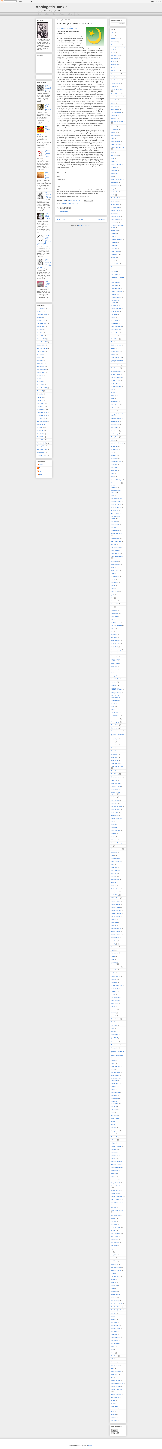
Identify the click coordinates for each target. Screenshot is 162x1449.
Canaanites (114, 230)
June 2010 (40, 394)
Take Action (114, 1291)
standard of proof (116, 1270)
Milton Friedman (116, 916)
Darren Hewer (115, 333)
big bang (113, 167)
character (114, 245)
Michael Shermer (116, 910)
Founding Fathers (116, 498)
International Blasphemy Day (115, 696)
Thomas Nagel (115, 1325)
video (112, 1368)
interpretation (115, 700)
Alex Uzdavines (115, 74)
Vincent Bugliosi (116, 1371)
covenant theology (116, 308)
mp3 (112, 950)
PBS (112, 1028)
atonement (114, 135)
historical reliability (116, 625)
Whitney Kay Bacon (117, 1383)
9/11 (112, 35)
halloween (114, 601)
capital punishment (116, 239)
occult (113, 994)
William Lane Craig (116, 1389)
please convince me (117, 1055)
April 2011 (40, 382)
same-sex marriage (117, 1210)
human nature (115, 653)
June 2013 (40, 333)
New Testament (115, 976)
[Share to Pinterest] (92, 201)
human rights (115, 656)
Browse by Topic (58, 14)
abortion (113, 41)
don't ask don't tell (116, 377)
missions (113, 925)
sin (112, 1252)
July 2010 (40, 391)
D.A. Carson (114, 320)
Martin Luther (115, 879)
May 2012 (40, 357)
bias (112, 158)
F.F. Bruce (114, 467)
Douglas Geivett (116, 386)
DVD (112, 389)
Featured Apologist (116, 480)
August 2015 (41, 326)
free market (114, 521)
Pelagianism (114, 1034)
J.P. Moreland (115, 712)
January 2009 (41, 446)
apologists (114, 118)
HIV (112, 631)
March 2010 (40, 403)
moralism (114, 941)
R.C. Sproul (114, 1115)
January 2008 (41, 452)
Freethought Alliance (117, 533)
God (112, 567)
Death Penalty (115, 351)
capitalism (114, 242)
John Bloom (114, 757)
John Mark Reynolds (117, 766)
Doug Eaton (114, 383)
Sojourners (114, 1264)
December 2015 (42, 323)
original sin (114, 1003)
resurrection (114, 1155)
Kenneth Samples (116, 806)
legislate (113, 824)
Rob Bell (113, 1176)
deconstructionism (116, 357)
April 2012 (40, 360)
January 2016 (41, 320)
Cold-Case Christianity (117, 277)
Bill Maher (114, 173)
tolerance (114, 1334)
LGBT (113, 836)
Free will (113, 527)
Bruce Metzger (115, 207)
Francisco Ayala (116, 507)
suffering (113, 1282)
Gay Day (113, 544)
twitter (113, 1353)
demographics (115, 365)
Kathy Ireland (115, 800)
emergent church (116, 418)
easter (113, 398)
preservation (115, 1075)
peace (113, 1031)
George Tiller (115, 550)
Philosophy (114, 1048)
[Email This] (85, 201)
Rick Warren (114, 1170)
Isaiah (113, 703)
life (112, 846)
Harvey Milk (114, 604)
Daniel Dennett (115, 329)
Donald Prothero (116, 380)
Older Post (101, 219)
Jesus (113, 742)
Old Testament (115, 997)
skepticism (114, 1255)
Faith (112, 473)
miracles (113, 919)
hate (112, 607)
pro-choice (114, 1086)
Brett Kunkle (114, 198)
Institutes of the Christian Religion (116, 688)
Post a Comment (63, 211)
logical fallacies (115, 858)
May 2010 (40, 397)
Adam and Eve (115, 55)
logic (112, 855)
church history (115, 264)
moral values (115, 937)
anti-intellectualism (116, 97)
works (113, 1400)
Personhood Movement (114, 1038)
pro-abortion (114, 1083)
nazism (113, 973)
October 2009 (41, 418)
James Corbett (115, 719)
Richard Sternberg (116, 1167)
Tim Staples (114, 1331)
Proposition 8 (115, 1098)
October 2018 (41, 308)
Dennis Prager (115, 368)
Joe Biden (114, 751)
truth (112, 1349)
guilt (112, 594)
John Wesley (115, 774)
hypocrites (114, 670)
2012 (112, 32)
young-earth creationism (114, 1407)
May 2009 (40, 434)
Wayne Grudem (115, 1380)
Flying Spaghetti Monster (116, 491)
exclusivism (114, 458)
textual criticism (115, 1294)
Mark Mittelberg (115, 870)
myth (112, 959)
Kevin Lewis (114, 812)
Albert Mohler (115, 71)
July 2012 (40, 354)
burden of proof (115, 210)
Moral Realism (115, 931)
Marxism (113, 882)
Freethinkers (115, 530)
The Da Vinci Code (116, 1304)
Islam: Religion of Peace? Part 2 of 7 (67, 28)
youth (112, 1411)
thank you (114, 1297)
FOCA (113, 495)
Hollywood (114, 634)
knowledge (114, 815)
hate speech (114, 613)
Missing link (114, 922)
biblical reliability (116, 164)
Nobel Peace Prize (116, 985)
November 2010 (42, 388)
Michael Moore (115, 907)
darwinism (114, 336)
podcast (113, 1060)
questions (114, 1109)
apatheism (114, 100)
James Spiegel (115, 722)
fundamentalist (115, 538)
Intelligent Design (116, 692)
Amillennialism (115, 83)
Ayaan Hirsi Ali (115, 141)
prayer (113, 1069)
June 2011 (40, 378)
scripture (113, 1230)
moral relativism (116, 934)
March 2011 (40, 385)
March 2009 (40, 440)
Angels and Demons (117, 89)
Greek (113, 588)
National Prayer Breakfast (115, 963)
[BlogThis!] (87, 201)
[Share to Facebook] (90, 201)
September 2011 (42, 369)
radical (113, 1124)
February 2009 (41, 443)
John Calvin (114, 760)
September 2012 (42, 348)
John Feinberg (115, 763)
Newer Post (61, 219)
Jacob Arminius (115, 715)
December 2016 (42, 314)
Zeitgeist (113, 1417)
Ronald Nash (115, 1193)
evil (112, 452)
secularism (114, 1239)
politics (113, 1063)
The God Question (116, 1310)
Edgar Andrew (115, 404)
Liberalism (114, 840)
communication (115, 282)
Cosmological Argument (115, 301)
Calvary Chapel (115, 216)
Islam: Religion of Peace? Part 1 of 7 (67, 27)
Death (113, 348)
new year (114, 979)
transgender (114, 1340)
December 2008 (42, 449)
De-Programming (116, 345)
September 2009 (42, 421)
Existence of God (116, 461)
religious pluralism (116, 1146)
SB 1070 (113, 1218)
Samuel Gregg (115, 1215)
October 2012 (41, 345)
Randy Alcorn (115, 1131)
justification (114, 789)
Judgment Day (115, 783)
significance (114, 1248)
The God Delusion (116, 1307)
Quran (113, 1112)
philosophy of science (117, 1051)
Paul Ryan (114, 1025)
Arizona (113, 126)
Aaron (41, 464)
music (113, 956)
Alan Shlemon (115, 67)
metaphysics (115, 892)
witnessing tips (115, 1397)
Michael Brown (115, 898)
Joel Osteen (114, 754)
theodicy (113, 1319)
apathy (113, 103)
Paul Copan (114, 1022)
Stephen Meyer (115, 1276)
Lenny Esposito (115, 830)
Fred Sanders (115, 513)
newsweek (114, 982)
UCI (112, 1359)
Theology (114, 1322)
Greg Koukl (114, 591)
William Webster (116, 1394)
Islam (69, 203)
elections (113, 411)
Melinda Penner (116, 889)
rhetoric (113, 1158)
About (47, 14)
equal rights (114, 427)
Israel (112, 709)
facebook (114, 470)
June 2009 (40, 430)
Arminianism (114, 129)
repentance (114, 1149)
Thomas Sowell (115, 1328)
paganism (114, 1009)
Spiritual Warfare (116, 1267)
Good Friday (115, 570)
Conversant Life (116, 297)
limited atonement (116, 849)
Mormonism (114, 947)
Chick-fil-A (114, 248)
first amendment (116, 483)
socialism (114, 1261)
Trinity (113, 1346)
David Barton (115, 339)
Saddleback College (117, 1202)
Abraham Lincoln (116, 45)
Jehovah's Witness (116, 731)
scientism (114, 1224)
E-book (113, 392)
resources (114, 1152)
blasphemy (114, 182)
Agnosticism (114, 58)
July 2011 (40, 375)
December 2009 (42, 412)
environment (115, 421)
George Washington (117, 556)
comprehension (115, 288)
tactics (113, 1288)
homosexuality (115, 640)
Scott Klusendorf (116, 1227)
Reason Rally (115, 1137)
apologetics (64, 203)
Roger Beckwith (115, 1183)
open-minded (115, 1000)
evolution (114, 455)
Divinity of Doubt (116, 374)
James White (115, 725)
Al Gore (113, 61)
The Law (113, 1313)
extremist (114, 464)
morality (113, 944)
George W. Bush (116, 553)
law (112, 821)
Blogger (90, 1445)
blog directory (115, 185)
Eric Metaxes (115, 431)
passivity (113, 1016)
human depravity (116, 650)
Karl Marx (114, 797)
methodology (115, 895)
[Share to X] (88, 201)
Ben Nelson (114, 155)
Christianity (114, 254)
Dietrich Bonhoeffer (117, 371)
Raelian (113, 1127)
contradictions (115, 294)
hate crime (114, 610)
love (112, 864)
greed (113, 585)
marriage (114, 876)
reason (113, 1134)
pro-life (113, 1089)
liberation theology (116, 843)
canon (113, 236)
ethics (113, 440)
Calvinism (114, 222)
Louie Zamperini (116, 861)
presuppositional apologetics (116, 1079)
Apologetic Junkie (52, 7)
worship (113, 1403)
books (113, 195)
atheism (113, 132)
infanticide (114, 685)
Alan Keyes (114, 64)
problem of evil (115, 1092)
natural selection (116, 967)
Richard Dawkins (116, 1164)
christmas (114, 257)
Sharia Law (114, 1245)
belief (112, 152)
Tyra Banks (114, 1356)
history (113, 628)
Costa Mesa (114, 305)
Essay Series (115, 437)
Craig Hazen (115, 311)
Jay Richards (115, 728)
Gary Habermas (116, 541)
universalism (115, 1365)
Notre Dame (114, 988)
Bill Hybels (114, 170)
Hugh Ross (114, 646)
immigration (114, 676)
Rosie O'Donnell (116, 1199)
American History (116, 80)
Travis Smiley (115, 1343)
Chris (40, 468)
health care (114, 616)
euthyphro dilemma (117, 443)
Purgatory (114, 1106)
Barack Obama (115, 144)
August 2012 (41, 351)
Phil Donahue (115, 1045)
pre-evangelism (115, 1072)
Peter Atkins (114, 1042)
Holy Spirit (114, 637)
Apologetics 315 (116, 112)
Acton (113, 52)
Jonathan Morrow (116, 777)
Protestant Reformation (114, 1102)
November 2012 (42, 342)
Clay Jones (114, 274)
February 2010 (41, 406)
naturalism (114, 970)
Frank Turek (114, 510)
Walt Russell (114, 1374)
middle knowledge (116, 913)
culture (113, 317)
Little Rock (114, 852)
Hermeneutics (115, 622)
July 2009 (40, 427)
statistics (113, 1273)
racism (113, 1121)
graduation (114, 582)
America (113, 77)
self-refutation (115, 1242)
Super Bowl (114, 1285)
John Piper (114, 771)
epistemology (115, 424)
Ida (112, 672)
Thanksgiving (115, 1300)
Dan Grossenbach (116, 326)
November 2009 (42, 415)
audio (112, 138)
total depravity (115, 1337)
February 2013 (41, 339)
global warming (115, 564)
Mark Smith (114, 873)
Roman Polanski (116, 1190)
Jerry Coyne (114, 738)
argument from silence (117, 121)
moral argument (116, 928)
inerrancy (114, 682)
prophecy (114, 1095)
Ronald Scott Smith (117, 1196)
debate (113, 354)
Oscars (113, 1006)
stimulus (113, 1279)
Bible (112, 161)
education (114, 408)
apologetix (114, 115)
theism (113, 1316)
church (113, 260)
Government (115, 576)
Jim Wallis (114, 748)
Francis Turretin (116, 504)
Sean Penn (114, 1236)
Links (78, 14)
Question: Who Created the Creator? (48, 153)
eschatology (114, 434)
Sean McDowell (115, 1233)
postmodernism (115, 1066)
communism (114, 285)
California (114, 213)
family (113, 476)
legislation (114, 827)
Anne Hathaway (116, 94)
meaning (113, 885)
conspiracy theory (116, 291)
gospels (113, 573)
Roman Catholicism (117, 1186)
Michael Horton (115, 901)
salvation (113, 1207)
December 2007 (42, 455)
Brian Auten (114, 201)
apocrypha (114, 106)
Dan (40, 471)
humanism (114, 666)
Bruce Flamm (115, 204)
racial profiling (115, 1118)
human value (115, 663)
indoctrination (115, 679)
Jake (40, 474)
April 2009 (40, 437)
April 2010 (40, 400)
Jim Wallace (114, 745)
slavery (113, 1258)
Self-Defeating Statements (48, 88)
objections (114, 991)
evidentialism (115, 449)
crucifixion (114, 314)
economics (114, 401)
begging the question (117, 147)
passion (113, 1012)
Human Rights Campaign (115, 659)
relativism (114, 1140)
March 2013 (40, 336)
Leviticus (113, 833)
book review (114, 192)
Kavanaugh (114, 803)
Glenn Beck (114, 561)
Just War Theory (116, 786)
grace (113, 579)
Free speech (115, 524)
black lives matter (116, 179)
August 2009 (41, 424)
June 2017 (40, 311)
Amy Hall (113, 86)
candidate (114, 233)
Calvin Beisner (115, 219)
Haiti (112, 598)
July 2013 (40, 329)
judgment (114, 780)
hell (112, 619)
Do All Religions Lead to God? (47, 284)
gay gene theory (116, 547)
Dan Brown (114, 323)
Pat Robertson (115, 1019)
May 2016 (40, 317)
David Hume (114, 342)
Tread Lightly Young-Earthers (47, 216)
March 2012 (40, 363)
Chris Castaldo (115, 251)
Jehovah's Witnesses (117, 734)
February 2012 (41, 366)
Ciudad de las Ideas (117, 267)
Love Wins (114, 867)
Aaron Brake (115, 38)
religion (113, 1143)
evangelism (114, 446)
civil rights (114, 271)
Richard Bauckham (116, 1161)
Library (70, 14)
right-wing (114, 1173)
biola (112, 176)
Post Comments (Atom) (84, 225)
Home (39, 14)
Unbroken (114, 1362)
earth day (114, 395)
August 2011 (41, 372)
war (112, 1377)
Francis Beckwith (116, 501)
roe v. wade (114, 1180)
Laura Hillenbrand (116, 818)
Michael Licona (115, 904)
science (113, 1221)
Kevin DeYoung (115, 809)
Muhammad (75, 203)
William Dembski (116, 1386)
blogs (112, 189)
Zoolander (114, 1420)
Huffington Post (115, 643)
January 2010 (41, 409)
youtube (113, 1414)
